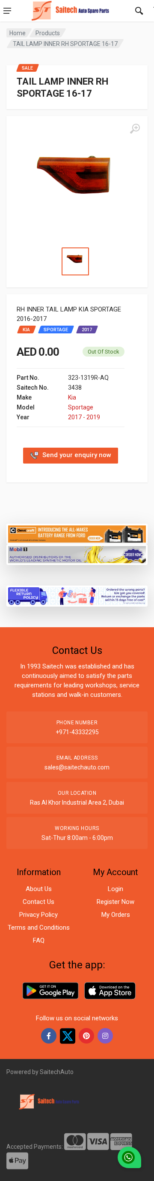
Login (115, 889)
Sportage (80, 407)
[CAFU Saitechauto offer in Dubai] (77, 554)
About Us (39, 889)
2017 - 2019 (84, 417)
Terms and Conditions (39, 927)
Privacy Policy (38, 915)
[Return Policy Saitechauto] (77, 596)
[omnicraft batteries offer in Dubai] (77, 533)
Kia (72, 397)
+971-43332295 (77, 732)
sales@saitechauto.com (77, 767)
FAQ (38, 940)
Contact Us (38, 902)
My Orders (115, 915)
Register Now (115, 902)
